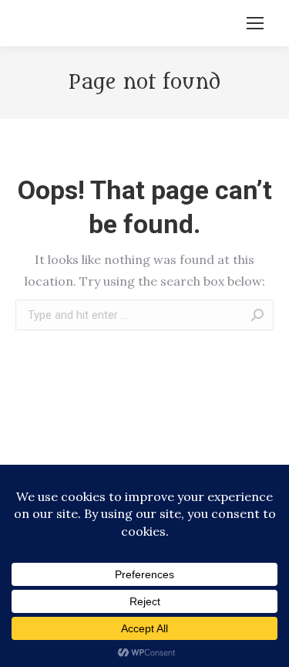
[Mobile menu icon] (255, 23)
